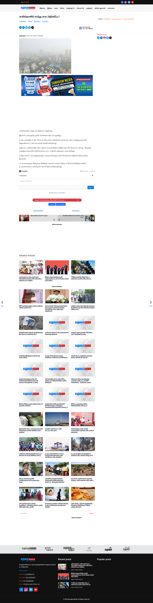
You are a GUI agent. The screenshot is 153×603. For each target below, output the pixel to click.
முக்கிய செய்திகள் (38, 210)
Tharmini (22, 36)
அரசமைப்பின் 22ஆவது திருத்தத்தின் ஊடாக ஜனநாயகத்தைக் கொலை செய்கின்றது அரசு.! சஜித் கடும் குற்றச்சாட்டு (56, 308)
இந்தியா (49, 8)
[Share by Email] (32, 27)
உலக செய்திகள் (116, 19)
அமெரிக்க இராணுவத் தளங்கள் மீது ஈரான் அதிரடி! (29, 356)
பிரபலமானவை (76, 210)
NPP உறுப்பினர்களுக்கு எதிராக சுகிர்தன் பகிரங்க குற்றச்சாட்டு (31, 306)
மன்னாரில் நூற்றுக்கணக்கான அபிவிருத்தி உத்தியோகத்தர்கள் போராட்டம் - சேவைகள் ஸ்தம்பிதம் (54, 480)
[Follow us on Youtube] (110, 37)
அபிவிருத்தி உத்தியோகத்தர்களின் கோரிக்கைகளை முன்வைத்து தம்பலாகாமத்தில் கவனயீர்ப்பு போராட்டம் (56, 405)
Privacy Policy (23, 570)
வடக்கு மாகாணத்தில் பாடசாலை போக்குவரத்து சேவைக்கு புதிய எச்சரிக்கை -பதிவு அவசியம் (54, 455)
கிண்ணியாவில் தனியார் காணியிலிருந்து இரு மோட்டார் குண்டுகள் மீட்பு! (31, 333)
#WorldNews (37, 21)
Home (100, 19)
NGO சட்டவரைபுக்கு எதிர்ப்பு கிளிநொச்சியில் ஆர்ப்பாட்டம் (79, 404)
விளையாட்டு (80, 8)
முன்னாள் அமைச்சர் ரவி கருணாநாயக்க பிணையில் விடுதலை (57, 333)
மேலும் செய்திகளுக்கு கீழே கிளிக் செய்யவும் (49, 200)
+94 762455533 (30, 577)
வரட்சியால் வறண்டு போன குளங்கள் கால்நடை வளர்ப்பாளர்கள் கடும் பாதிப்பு (82, 479)
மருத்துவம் (89, 8)
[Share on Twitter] (26, 27)
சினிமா (62, 8)
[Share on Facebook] (23, 27)
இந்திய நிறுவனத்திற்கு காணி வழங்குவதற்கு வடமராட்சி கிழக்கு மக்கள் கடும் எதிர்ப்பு (57, 278)
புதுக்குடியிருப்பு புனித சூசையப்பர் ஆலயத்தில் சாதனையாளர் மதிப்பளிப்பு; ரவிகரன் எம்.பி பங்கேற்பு (30, 278)
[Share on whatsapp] (20, 27)
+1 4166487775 (29, 574)
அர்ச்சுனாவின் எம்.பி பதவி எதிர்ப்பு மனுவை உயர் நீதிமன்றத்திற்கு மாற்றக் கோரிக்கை (55, 380)
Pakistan (30, 21)
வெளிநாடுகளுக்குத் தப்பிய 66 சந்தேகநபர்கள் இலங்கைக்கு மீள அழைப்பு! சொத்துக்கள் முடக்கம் (28, 380)
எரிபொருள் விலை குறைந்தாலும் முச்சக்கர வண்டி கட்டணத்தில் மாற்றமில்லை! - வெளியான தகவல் (81, 380)
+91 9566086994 (28, 581)
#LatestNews (23, 21)
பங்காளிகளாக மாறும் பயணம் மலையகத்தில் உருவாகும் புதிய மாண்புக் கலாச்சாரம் (82, 430)
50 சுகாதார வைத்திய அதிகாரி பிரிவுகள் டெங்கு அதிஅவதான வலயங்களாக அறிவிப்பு (56, 505)
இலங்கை (42, 8)
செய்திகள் (107, 19)
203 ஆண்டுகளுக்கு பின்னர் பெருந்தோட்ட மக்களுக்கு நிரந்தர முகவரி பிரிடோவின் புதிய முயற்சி (31, 505)
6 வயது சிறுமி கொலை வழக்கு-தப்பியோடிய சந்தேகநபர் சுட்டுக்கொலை (56, 356)
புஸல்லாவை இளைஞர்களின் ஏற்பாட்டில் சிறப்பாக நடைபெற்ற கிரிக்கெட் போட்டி (30, 454)
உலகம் (56, 8)
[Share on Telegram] (29, 27)
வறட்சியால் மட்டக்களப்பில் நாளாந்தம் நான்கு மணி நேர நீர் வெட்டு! (81, 356)
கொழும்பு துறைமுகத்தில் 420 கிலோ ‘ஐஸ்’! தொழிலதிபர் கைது (81, 333)
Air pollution (45, 21)
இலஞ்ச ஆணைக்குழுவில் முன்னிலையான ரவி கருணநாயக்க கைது (29, 480)
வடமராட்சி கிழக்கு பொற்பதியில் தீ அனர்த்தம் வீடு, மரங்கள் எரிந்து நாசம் (82, 454)
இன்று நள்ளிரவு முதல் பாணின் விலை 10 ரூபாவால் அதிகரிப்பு (31, 404)
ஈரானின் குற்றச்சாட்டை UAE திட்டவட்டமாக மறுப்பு (53, 429)
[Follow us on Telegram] (98, 37)
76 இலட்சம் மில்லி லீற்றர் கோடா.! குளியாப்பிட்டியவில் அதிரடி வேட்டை (81, 277)
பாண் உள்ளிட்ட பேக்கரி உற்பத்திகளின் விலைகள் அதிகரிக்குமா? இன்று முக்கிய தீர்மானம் (82, 505)
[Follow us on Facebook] (101, 37)
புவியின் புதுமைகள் (100, 8)
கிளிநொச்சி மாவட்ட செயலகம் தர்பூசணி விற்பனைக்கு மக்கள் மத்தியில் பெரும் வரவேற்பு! (31, 430)
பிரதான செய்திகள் (128, 19)
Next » (92, 513)
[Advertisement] (57, 114)
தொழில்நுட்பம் (70, 8)
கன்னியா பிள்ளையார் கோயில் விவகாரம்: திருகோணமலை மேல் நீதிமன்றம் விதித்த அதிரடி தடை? (83, 307)
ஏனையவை (111, 8)
